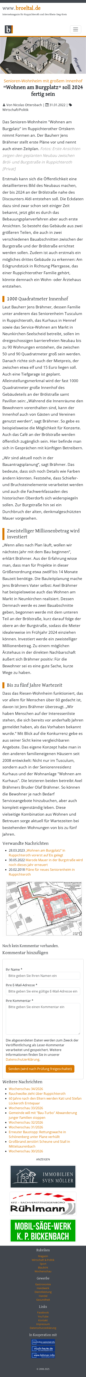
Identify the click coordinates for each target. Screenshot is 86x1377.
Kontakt (43, 1320)
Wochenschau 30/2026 (26, 1151)
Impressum (43, 1324)
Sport (43, 1263)
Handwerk (43, 1288)
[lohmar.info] (43, 1355)
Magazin (43, 1256)
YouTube (43, 1316)
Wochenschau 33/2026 (26, 1108)
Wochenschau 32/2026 (26, 1122)
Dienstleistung (43, 1292)
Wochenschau (43, 1271)
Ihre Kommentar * (19, 1000)
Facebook (43, 1312)
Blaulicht (43, 1267)
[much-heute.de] (43, 1348)
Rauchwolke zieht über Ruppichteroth (37, 1093)
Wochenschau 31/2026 (26, 1127)
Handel (43, 1296)
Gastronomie (43, 1284)
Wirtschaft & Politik (43, 1260)
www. (21, 8)
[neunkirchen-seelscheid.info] (43, 1342)
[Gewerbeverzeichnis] (43, 1177)
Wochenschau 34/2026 (26, 1089)
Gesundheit (43, 1299)
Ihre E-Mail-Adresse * (21, 985)
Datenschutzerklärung (22, 1059)
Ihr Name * (14, 969)
